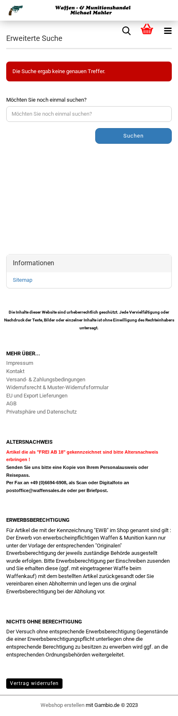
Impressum (19, 363)
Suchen (133, 136)
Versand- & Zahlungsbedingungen (45, 379)
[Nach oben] (155, 706)
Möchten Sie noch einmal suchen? (46, 100)
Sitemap (22, 280)
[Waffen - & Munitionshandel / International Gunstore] (89, 10)
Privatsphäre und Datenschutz (41, 412)
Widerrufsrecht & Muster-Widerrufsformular (57, 387)
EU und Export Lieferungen (36, 395)
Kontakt (15, 371)
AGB (11, 403)
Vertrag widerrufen (34, 683)
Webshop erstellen (62, 705)
